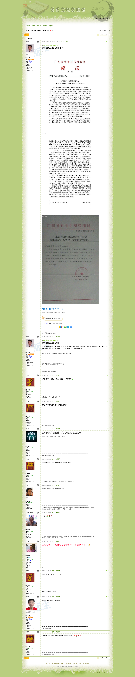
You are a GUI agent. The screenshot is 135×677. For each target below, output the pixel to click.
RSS (77, 664)
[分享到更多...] (71, 327)
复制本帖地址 (29, 38)
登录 (30, 2)
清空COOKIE (67, 664)
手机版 (73, 664)
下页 (106, 34)
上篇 (99, 30)
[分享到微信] (65, 327)
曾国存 (51, 323)
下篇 (108, 30)
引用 (53, 336)
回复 (62, 41)
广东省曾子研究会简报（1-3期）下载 (52, 309)
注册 (26, 2)
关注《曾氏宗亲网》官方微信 (50, 45)
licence (73, 665)
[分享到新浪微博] (62, 327)
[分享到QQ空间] (60, 327)
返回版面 (104, 30)
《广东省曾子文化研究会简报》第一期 (37, 30)
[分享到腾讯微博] (68, 327)
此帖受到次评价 (49, 318)
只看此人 (67, 41)
